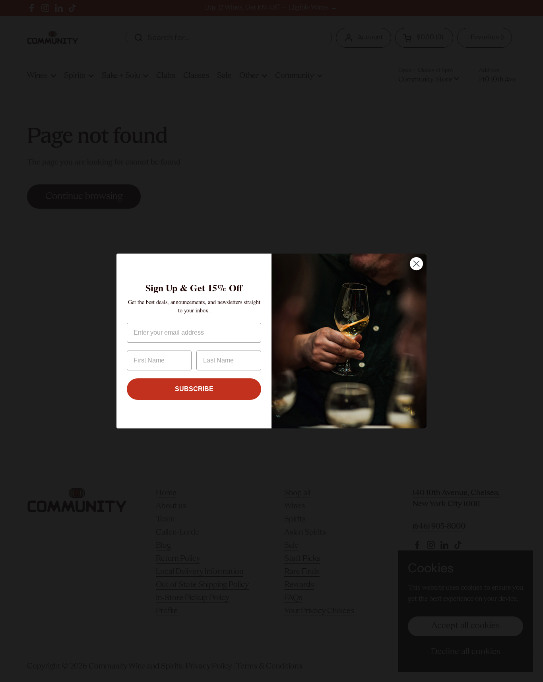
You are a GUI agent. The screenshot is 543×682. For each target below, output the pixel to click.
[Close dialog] (416, 264)
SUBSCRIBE (194, 389)
